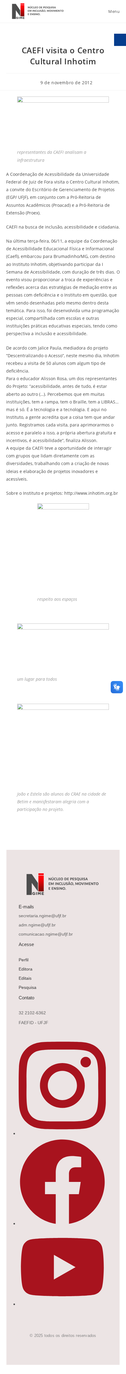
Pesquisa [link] (27, 987)
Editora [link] (25, 969)
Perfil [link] (23, 959)
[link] (37, 11)
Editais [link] (25, 978)
